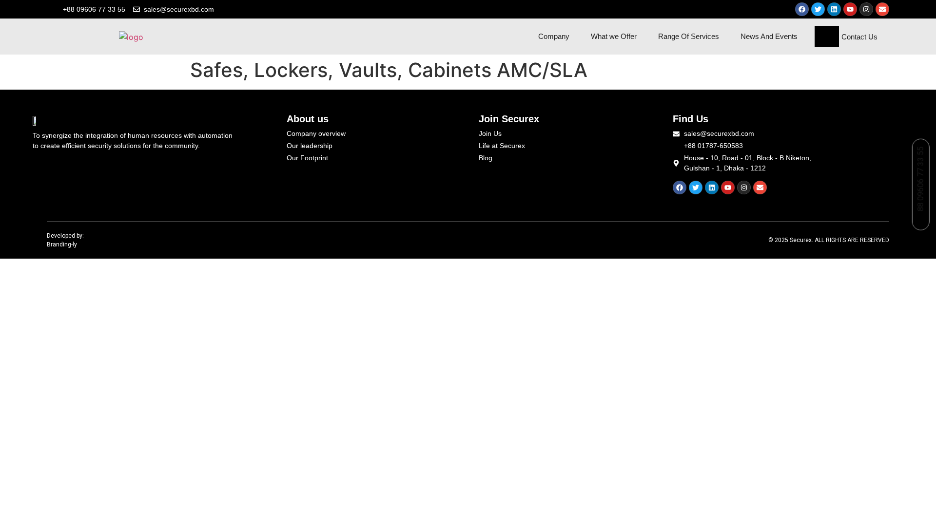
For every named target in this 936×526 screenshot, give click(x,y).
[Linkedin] (834, 9)
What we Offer (614, 36)
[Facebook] (802, 9)
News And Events (769, 36)
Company (553, 36)
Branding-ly (62, 244)
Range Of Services (688, 36)
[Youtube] (850, 9)
